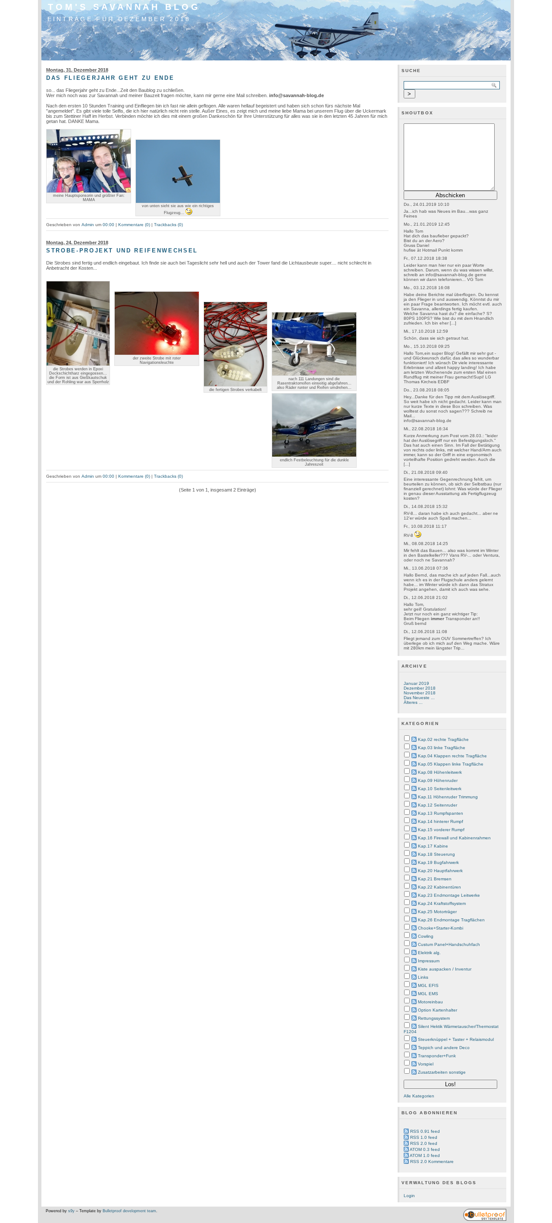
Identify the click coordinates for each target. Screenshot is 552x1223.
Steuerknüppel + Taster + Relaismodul (456, 1039)
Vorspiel (425, 1064)
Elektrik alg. (429, 952)
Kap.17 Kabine (433, 846)
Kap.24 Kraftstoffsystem (442, 903)
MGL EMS (428, 993)
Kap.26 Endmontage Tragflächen (451, 919)
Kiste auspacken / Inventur (444, 969)
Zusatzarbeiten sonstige (442, 1072)
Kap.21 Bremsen (435, 878)
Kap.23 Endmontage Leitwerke (449, 895)
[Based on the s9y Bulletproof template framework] (484, 1219)
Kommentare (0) (134, 224)
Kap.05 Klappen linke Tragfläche (450, 764)
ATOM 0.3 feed (425, 1149)
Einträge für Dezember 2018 (119, 19)
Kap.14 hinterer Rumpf (440, 821)
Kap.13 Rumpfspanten (440, 813)
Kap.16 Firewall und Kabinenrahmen (454, 837)
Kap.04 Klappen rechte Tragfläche (452, 755)
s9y (71, 1211)
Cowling (425, 936)
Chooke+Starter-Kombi (440, 928)
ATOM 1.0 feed (425, 1155)
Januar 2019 (416, 683)
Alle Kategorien (419, 1096)
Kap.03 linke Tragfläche (441, 747)
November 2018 (420, 692)
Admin (88, 224)
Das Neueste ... (419, 697)
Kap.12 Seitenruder (437, 805)
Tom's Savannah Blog (124, 7)
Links (423, 977)
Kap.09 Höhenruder (438, 780)
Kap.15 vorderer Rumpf (441, 829)
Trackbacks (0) (168, 224)
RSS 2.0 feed (423, 1143)
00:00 (108, 224)
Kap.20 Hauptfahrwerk (440, 870)
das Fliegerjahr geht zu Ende (110, 78)
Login (409, 1195)
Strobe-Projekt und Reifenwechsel (122, 250)
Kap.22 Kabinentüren (439, 887)
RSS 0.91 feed (425, 1131)
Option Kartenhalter (437, 1010)
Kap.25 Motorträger (437, 911)
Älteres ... (413, 702)
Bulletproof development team (129, 1211)
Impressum (428, 960)
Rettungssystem (434, 1018)
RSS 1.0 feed (423, 1137)
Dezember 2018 (420, 688)
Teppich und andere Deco (444, 1047)
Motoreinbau (430, 1001)
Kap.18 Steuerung (436, 854)
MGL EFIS (428, 985)
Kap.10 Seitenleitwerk (439, 788)
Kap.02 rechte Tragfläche (443, 739)
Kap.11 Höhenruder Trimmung (448, 796)
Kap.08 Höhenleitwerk (440, 772)
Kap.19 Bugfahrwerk (438, 862)
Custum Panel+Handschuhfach (449, 944)
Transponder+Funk (437, 1055)
